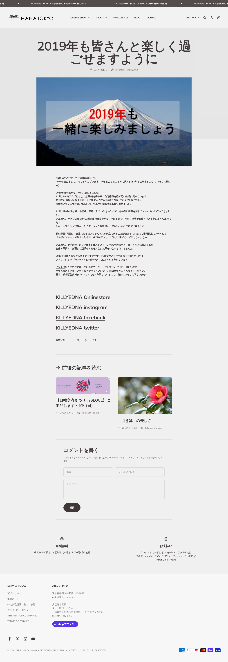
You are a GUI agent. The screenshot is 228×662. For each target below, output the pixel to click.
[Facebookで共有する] (70, 340)
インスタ (60, 267)
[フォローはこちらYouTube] (33, 639)
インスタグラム (91, 611)
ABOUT (100, 17)
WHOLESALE (120, 17)
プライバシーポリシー (128, 457)
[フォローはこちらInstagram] (25, 639)
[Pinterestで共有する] (86, 340)
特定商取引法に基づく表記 (21, 604)
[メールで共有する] (94, 340)
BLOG (137, 17)
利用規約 (149, 457)
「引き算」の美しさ (135, 420)
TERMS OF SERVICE (18, 621)
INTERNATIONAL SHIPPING (22, 615)
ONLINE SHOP (78, 17)
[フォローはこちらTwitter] (17, 639)
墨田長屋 (148, 233)
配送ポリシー (14, 593)
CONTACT (152, 17)
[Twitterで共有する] (78, 340)
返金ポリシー (14, 598)
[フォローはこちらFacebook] (9, 639)
